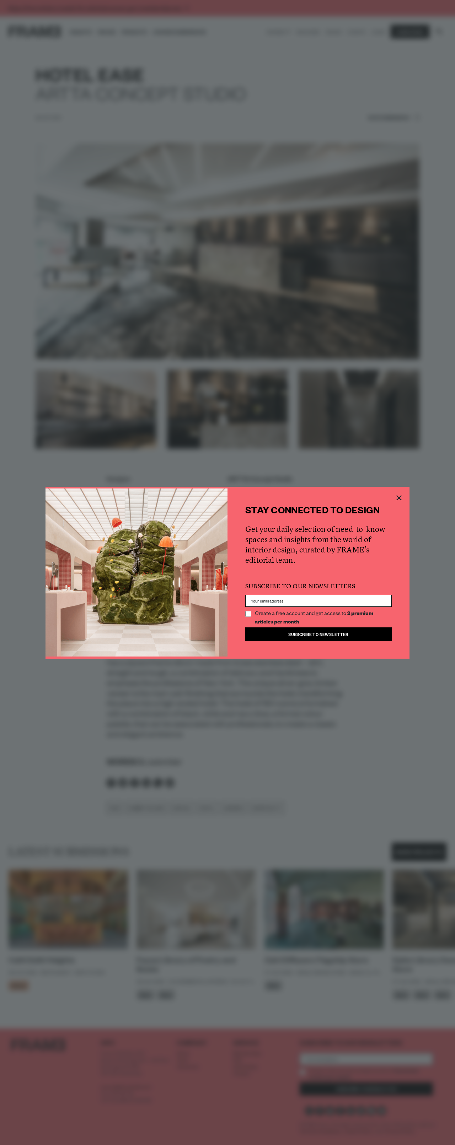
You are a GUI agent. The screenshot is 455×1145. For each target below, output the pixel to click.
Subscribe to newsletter (318, 634)
